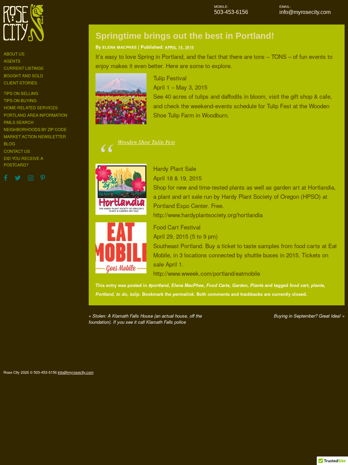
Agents (12, 61)
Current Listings (24, 68)
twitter (18, 179)
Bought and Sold (23, 75)
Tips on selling (21, 93)
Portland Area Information (35, 115)
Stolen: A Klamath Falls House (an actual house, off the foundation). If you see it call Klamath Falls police (145, 318)
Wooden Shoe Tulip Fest (146, 142)
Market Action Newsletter (35, 136)
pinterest (42, 179)
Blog (9, 143)
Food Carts (217, 285)
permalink (183, 294)
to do (121, 294)
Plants (256, 285)
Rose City (23, 25)
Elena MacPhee (119, 47)
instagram (30, 179)
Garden (239, 285)
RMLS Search (19, 122)
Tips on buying (20, 100)
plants (317, 285)
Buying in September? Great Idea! (309, 315)
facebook (5, 179)
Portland (104, 294)
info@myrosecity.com (305, 12)
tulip (134, 294)
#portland (159, 285)
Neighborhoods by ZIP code (35, 129)
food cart (299, 285)
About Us (14, 54)
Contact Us (17, 151)
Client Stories (20, 82)
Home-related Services (31, 107)
